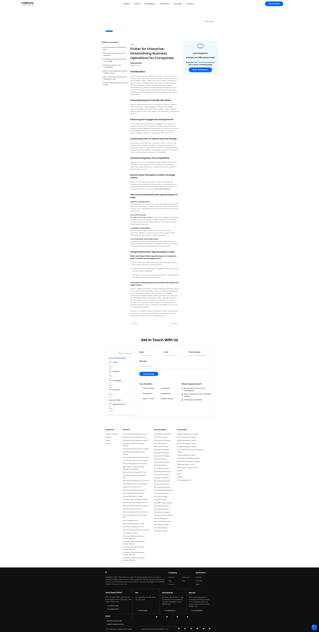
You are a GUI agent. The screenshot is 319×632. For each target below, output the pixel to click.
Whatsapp (117, 380)
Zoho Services (164, 3)
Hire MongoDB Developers (162, 471)
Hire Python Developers (161, 506)
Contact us (171, 584)
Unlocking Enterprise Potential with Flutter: (114, 48)
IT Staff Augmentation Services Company (135, 460)
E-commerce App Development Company (135, 499)
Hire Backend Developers (162, 484)
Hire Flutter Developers (161, 446)
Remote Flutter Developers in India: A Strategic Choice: (115, 72)
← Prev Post (134, 323)
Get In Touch (274, 4)
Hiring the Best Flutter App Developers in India (116, 84)
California (180, 471)
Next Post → (175, 323)
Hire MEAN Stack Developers (163, 490)
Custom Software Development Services (135, 434)
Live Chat (116, 390)
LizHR (197, 584)
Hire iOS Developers (160, 465)
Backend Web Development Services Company (134, 453)
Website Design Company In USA (187, 467)
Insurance (108, 443)
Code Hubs (198, 581)
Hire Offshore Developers (162, 524)
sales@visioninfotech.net (115, 624)
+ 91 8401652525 (170, 610)
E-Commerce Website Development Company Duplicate (133, 537)
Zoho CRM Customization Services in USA (136, 480)
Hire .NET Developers (161, 437)
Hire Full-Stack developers (162, 487)
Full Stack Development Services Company (136, 457)
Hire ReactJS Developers (161, 453)
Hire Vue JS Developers (161, 474)
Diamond (108, 437)
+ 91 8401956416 (196, 610)
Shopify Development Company (186, 440)
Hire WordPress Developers (162, 434)
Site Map (130, 629)
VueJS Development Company (186, 455)
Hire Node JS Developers (161, 478)
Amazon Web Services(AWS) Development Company (190, 451)
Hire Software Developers (162, 512)
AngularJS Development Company (187, 434)
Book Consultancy (200, 70)
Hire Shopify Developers (161, 509)
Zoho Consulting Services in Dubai (133, 523)
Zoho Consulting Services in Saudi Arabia (135, 512)
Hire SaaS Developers (160, 531)
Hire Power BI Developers (162, 456)
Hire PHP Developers (160, 443)
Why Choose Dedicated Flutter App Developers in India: (115, 78)
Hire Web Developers (160, 499)
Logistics (108, 440)
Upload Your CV (119, 404)
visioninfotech (136, 63)
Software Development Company (133, 496)
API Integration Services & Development (135, 484)
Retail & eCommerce (112, 434)
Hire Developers (150, 3)
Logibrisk (198, 577)
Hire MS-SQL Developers (162, 462)
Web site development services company (135, 463)
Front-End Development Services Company (136, 449)
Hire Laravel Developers (161, 493)
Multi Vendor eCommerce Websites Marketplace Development (133, 468)
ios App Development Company (186, 446)
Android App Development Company (188, 458)
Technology (177, 3)
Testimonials (186, 577)
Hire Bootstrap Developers (162, 440)
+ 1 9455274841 (142, 610)
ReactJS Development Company (186, 443)
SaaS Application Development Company (135, 440)
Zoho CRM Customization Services (133, 493)
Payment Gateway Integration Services (134, 472)
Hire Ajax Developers (160, 459)
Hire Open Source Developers (163, 515)
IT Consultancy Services (130, 533)
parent (179, 474)
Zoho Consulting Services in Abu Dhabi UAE (135, 516)
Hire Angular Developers (161, 449)
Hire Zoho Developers (161, 528)
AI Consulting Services (184, 480)
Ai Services (190, 3)
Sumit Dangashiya (200, 53)
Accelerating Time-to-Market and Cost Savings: (114, 60)
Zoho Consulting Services (130, 520)
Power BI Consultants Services (132, 509)
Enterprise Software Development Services (136, 505)
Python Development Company (186, 437)
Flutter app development (163, 189)
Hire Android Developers (161, 468)
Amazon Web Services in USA (132, 487)
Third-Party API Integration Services (134, 490)
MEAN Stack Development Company (188, 461)
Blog (169, 581)
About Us (171, 577)
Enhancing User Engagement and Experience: (114, 54)
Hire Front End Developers (162, 521)
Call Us (115, 362)
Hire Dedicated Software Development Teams (134, 476)
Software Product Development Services (135, 502)
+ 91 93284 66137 (113, 609)
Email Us (116, 371)
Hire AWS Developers (161, 496)
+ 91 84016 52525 (113, 606)
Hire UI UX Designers (161, 518)
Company (126, 3)
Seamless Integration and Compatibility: (112, 66)
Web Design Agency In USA (185, 464)
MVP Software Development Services (134, 437)
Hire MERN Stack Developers (163, 503)
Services (137, 3)
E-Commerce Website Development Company (133, 445)
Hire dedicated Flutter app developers (141, 217)
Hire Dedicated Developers (162, 481)
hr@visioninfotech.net (114, 621)
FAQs (184, 581)
